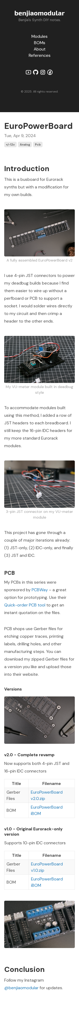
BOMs (39, 42)
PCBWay (40, 590)
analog (25, 144)
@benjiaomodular (21, 987)
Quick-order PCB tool (24, 605)
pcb (38, 144)
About (40, 49)
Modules (39, 36)
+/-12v (10, 144)
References (40, 55)
